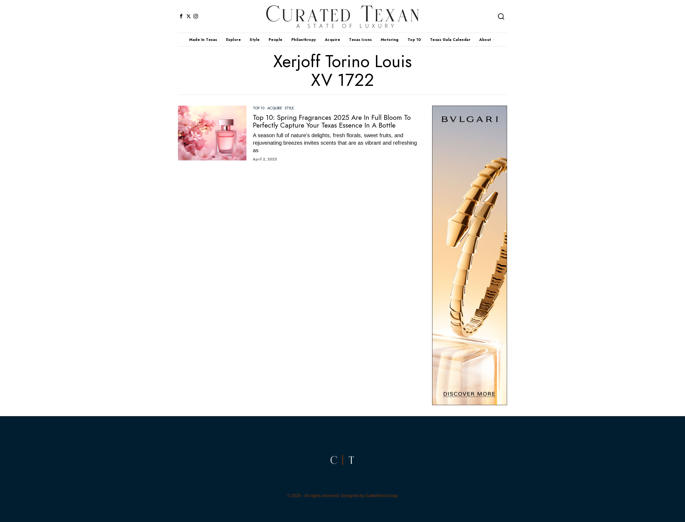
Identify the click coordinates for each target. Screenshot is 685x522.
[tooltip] (181, 16)
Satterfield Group (382, 495)
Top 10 (258, 108)
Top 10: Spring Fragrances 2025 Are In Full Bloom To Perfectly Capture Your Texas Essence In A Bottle (332, 121)
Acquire (274, 108)
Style (289, 108)
